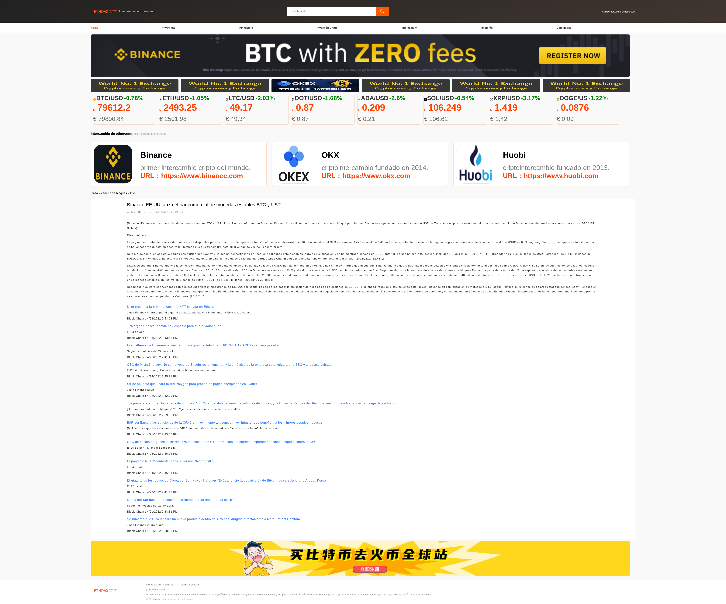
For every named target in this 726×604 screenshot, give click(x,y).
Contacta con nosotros (159, 584)
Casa (94, 193)
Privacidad (168, 27)
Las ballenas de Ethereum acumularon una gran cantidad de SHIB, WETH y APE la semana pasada (202, 345)
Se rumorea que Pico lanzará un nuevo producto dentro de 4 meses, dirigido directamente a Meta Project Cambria (213, 519)
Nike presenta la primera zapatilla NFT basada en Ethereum (172, 306)
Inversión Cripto (327, 27)
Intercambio (409, 27)
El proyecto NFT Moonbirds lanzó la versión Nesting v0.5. (171, 461)
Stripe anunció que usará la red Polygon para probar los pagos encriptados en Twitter (192, 384)
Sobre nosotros (190, 584)
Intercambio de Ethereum (181, 599)
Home (94, 27)
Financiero (246, 27)
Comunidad (564, 27)
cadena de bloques (114, 193)
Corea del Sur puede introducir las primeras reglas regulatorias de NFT (181, 499)
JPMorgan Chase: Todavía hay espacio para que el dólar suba (174, 326)
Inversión (487, 27)
